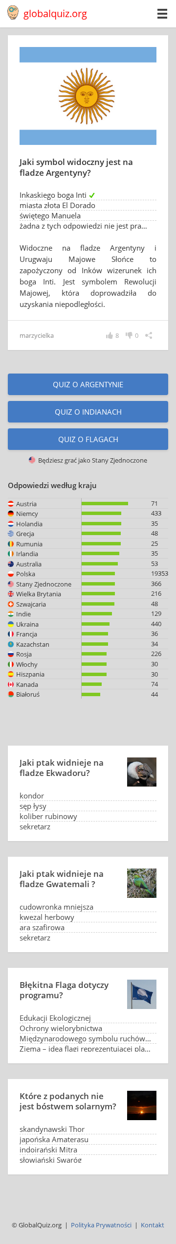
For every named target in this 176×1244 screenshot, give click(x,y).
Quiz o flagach (88, 439)
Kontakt (152, 1225)
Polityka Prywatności (101, 1225)
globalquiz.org (55, 13)
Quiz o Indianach (88, 412)
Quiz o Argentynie (88, 384)
